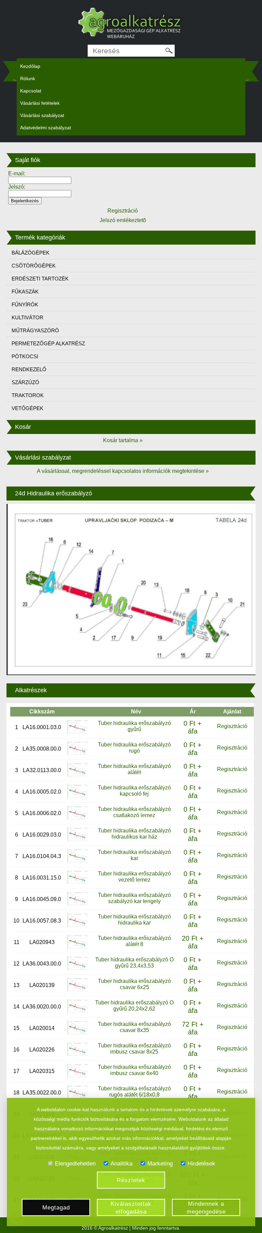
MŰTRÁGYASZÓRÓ (35, 330)
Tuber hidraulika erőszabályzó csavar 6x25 (134, 984)
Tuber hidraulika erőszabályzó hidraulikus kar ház (134, 834)
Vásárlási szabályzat (42, 115)
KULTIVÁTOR (27, 317)
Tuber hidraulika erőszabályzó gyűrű (134, 726)
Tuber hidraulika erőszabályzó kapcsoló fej (134, 791)
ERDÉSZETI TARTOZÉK (40, 278)
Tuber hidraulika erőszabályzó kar (134, 855)
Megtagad (56, 1207)
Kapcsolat (30, 90)
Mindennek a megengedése (206, 1208)
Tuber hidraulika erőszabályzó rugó (134, 748)
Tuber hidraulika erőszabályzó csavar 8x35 (134, 1027)
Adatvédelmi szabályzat (45, 127)
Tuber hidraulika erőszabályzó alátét (134, 769)
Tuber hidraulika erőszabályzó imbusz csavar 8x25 (134, 1049)
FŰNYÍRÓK (25, 304)
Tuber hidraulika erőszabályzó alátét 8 (134, 941)
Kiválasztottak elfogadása (131, 1208)
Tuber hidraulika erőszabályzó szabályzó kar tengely (134, 898)
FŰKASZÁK (25, 291)
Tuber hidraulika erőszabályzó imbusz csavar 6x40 (134, 1070)
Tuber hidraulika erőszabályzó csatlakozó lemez (134, 812)
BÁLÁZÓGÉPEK (30, 253)
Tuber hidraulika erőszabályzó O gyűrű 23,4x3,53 (134, 963)
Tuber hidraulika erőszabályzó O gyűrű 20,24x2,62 (134, 1006)
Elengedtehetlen (75, 1163)
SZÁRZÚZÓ (25, 382)
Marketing (160, 1163)
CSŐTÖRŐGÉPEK (34, 266)
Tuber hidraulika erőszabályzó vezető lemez (134, 877)
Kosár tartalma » (123, 440)
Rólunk (27, 78)
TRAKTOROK (28, 395)
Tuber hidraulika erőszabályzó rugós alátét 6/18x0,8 (134, 1092)
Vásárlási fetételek (40, 103)
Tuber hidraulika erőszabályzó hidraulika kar (134, 920)
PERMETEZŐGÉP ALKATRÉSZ (48, 343)
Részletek (131, 1180)
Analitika (121, 1163)
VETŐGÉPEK (27, 408)
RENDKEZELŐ (29, 369)
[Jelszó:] (39, 193)
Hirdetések (201, 1163)
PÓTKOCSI (25, 356)
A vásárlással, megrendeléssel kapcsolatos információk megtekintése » (123, 471)
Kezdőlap (30, 66)
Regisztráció (232, 726)
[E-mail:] (39, 180)
